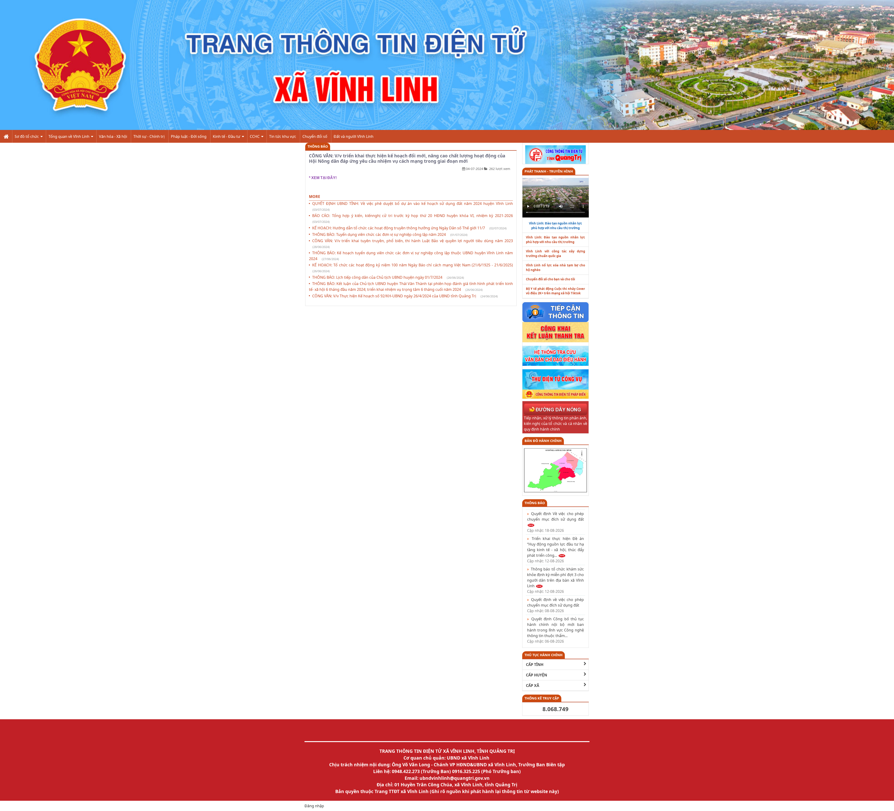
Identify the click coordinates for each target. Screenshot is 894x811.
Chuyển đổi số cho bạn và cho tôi (550, 279)
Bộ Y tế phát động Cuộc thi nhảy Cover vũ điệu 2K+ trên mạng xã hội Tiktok (555, 291)
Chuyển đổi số (314, 136)
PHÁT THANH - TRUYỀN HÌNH (549, 171)
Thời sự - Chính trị (149, 136)
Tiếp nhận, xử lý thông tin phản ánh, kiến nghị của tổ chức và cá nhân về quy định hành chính (555, 423)
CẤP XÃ (532, 685)
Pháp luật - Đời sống (189, 136)
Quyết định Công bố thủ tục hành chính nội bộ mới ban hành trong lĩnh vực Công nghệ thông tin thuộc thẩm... (555, 630)
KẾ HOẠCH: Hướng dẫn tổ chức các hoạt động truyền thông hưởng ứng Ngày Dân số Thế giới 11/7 (409, 228)
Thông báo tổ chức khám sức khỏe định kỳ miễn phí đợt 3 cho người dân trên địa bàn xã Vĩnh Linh (555, 580)
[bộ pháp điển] (555, 393)
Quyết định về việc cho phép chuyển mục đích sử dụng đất (555, 605)
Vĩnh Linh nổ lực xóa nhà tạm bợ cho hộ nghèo (555, 267)
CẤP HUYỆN (536, 675)
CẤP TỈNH (534, 664)
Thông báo (318, 146)
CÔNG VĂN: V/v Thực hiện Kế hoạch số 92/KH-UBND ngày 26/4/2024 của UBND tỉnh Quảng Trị (405, 296)
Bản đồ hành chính (543, 440)
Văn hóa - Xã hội (113, 136)
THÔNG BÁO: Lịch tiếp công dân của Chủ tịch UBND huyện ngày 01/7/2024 (388, 277)
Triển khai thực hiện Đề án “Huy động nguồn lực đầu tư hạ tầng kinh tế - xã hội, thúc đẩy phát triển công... (555, 549)
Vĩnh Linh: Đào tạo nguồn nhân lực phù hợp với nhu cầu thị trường (555, 239)
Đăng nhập (314, 805)
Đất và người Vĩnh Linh (353, 136)
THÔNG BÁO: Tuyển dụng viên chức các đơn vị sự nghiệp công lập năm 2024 (389, 234)
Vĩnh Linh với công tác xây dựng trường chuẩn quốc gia (555, 253)
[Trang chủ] (6, 136)
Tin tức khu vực (282, 136)
